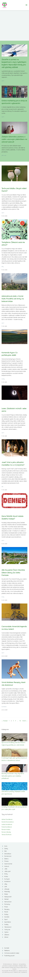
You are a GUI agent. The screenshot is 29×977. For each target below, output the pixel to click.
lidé (2, 486)
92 (20, 721)
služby (3, 379)
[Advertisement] (14, 25)
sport (3, 80)
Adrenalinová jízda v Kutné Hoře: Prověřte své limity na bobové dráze (13, 298)
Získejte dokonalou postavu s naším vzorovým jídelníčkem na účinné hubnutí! (14, 139)
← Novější (4, 721)
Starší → (24, 721)
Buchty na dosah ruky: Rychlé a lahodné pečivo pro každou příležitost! (13, 775)
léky (3, 266)
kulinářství (4, 706)
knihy (3, 596)
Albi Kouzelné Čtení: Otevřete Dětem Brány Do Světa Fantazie (13, 572)
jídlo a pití (4, 155)
